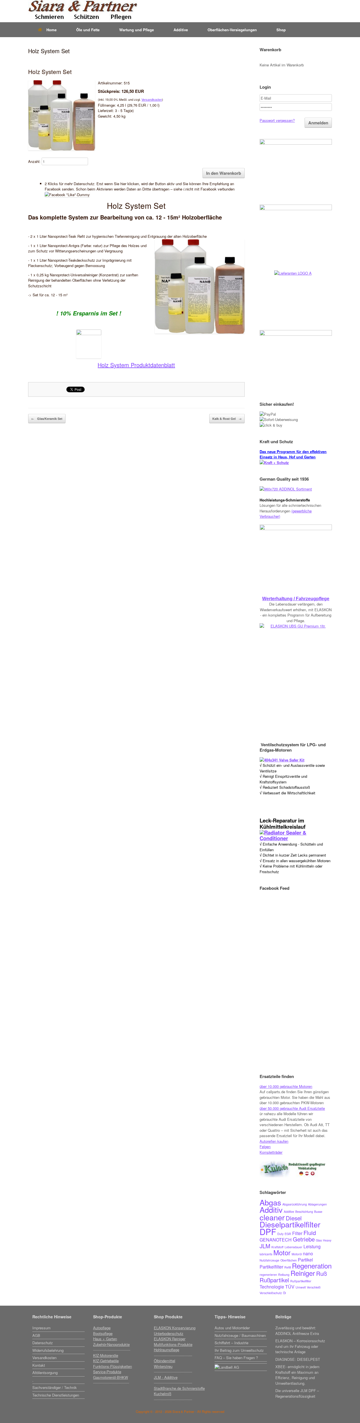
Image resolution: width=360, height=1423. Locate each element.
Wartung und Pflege (136, 29)
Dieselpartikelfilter (290, 1224)
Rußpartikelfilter (300, 1281)
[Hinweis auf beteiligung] (241, 1363)
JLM (265, 1246)
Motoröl (297, 1254)
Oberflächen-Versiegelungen (232, 29)
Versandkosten (151, 99)
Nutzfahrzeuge (269, 1260)
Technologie (272, 1286)
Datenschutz (42, 1342)
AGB (36, 1335)
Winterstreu (163, 1366)
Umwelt (301, 1287)
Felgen (265, 1146)
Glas (319, 1240)
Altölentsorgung (45, 1372)
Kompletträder (271, 1152)
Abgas (270, 1202)
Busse (318, 1211)
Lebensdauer (293, 1247)
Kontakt (38, 1365)
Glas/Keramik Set (46, 418)
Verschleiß (314, 1287)
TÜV (289, 1286)
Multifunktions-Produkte (173, 1344)
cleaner (272, 1217)
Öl (284, 1293)
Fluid (309, 1233)
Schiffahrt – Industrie (231, 1342)
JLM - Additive (165, 1377)
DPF (268, 1231)
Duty (280, 1234)
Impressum (41, 1327)
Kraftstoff (277, 1247)
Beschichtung (304, 1211)
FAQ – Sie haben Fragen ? (236, 1357)
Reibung (283, 1274)
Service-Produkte (107, 1371)
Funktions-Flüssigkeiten (112, 1366)
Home (51, 29)
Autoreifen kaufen (274, 1141)
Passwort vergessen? (277, 120)
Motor (282, 1252)
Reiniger (303, 1273)
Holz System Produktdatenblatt (136, 365)
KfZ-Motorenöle (105, 1355)
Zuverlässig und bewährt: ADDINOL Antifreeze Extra (297, 1330)
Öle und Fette (88, 29)
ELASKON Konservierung (174, 1327)
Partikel (305, 1259)
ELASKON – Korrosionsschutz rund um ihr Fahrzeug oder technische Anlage (300, 1346)
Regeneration (312, 1265)
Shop (281, 29)
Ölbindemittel (164, 1360)
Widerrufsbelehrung (48, 1350)
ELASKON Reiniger (169, 1338)
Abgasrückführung (294, 1204)
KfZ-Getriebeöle (106, 1360)
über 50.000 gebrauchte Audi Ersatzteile (292, 1108)
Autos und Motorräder (232, 1327)
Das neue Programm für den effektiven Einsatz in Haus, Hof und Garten (293, 454)
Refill (287, 1267)
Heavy (327, 1240)
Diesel (294, 1218)
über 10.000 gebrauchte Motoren (286, 1086)
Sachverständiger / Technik (54, 1387)
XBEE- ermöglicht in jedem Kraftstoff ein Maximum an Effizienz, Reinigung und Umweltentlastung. (297, 1375)
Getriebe (304, 1239)
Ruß (321, 1273)
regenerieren (268, 1274)
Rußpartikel (274, 1280)
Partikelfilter (271, 1266)
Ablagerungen (317, 1204)
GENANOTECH (276, 1239)
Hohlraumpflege (166, 1349)
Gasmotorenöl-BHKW (110, 1377)
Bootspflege (102, 1333)
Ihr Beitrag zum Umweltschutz (239, 1350)
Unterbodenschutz (168, 1333)
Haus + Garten (105, 1338)
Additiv (271, 1209)
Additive (181, 29)
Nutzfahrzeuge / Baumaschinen (240, 1335)
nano (308, 1253)
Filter (297, 1233)
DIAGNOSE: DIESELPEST (297, 1359)
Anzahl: (34, 161)
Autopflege (102, 1327)
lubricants (266, 1254)
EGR (288, 1234)
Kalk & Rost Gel (227, 418)
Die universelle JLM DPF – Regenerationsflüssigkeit (297, 1393)
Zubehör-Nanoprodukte (111, 1344)
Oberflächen (288, 1260)
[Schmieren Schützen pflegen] (83, 11)
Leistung (312, 1246)
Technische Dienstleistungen (55, 1395)
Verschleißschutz (271, 1293)
